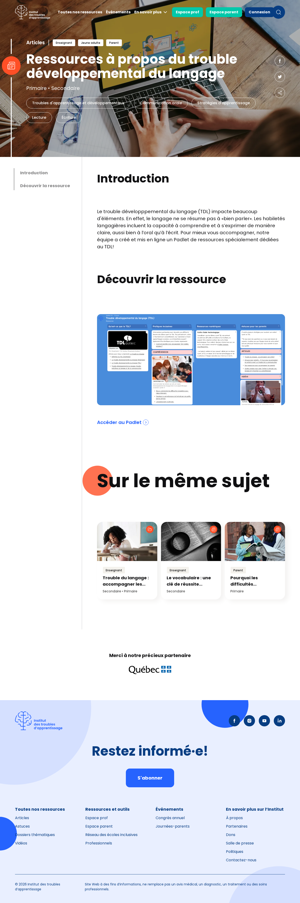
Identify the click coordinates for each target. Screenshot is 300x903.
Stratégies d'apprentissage (223, 103)
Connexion (259, 12)
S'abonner (150, 778)
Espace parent (224, 12)
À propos (234, 818)
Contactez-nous (241, 860)
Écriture (69, 117)
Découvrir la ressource (45, 186)
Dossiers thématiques (35, 834)
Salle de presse (240, 843)
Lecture (39, 117)
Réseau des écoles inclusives (111, 834)
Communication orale (161, 103)
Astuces (22, 826)
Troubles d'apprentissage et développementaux (78, 103)
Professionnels (98, 843)
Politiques (234, 851)
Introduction (34, 173)
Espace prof (187, 12)
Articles (22, 818)
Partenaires (237, 826)
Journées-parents (173, 826)
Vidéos (21, 843)
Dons (230, 834)
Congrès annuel (170, 818)
